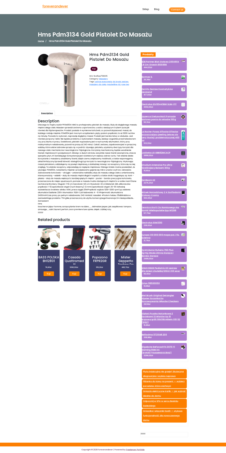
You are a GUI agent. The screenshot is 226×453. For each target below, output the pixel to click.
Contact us (177, 9)
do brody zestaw (120, 81)
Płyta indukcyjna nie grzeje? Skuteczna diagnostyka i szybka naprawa (163, 374)
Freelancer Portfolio (135, 449)
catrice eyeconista (103, 81)
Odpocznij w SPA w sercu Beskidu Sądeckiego (160, 403)
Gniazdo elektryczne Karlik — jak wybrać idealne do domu (164, 393)
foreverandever (55, 6)
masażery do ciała (97, 84)
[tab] (47, 113)
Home (41, 41)
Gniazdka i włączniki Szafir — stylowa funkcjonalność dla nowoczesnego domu (162, 416)
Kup (94, 69)
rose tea (125, 84)
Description (47, 113)
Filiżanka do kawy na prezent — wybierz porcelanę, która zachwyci (164, 383)
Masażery (103, 78)
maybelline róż (113, 84)
